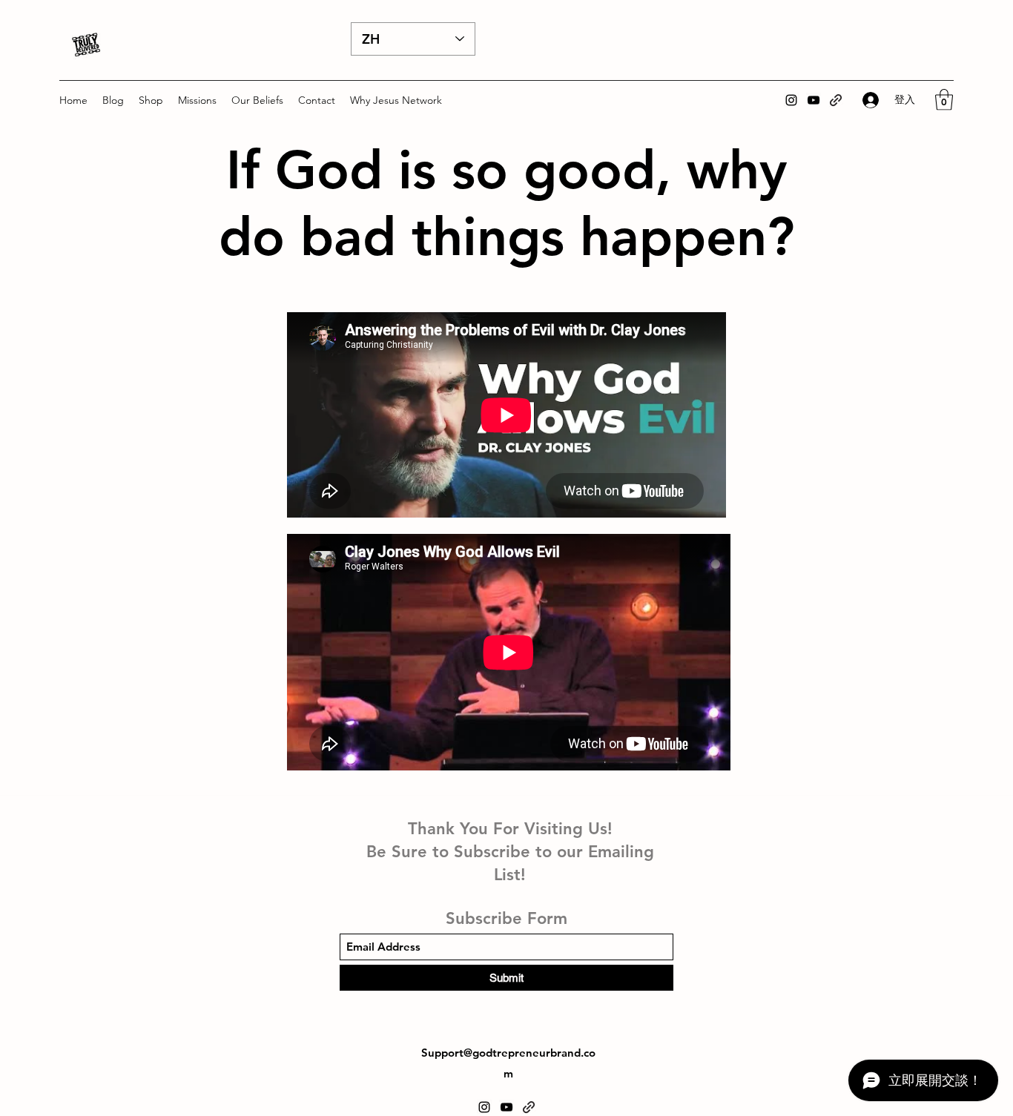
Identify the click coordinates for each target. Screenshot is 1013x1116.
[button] (151, 100)
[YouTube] (813, 100)
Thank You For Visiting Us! (510, 829)
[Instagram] (791, 100)
